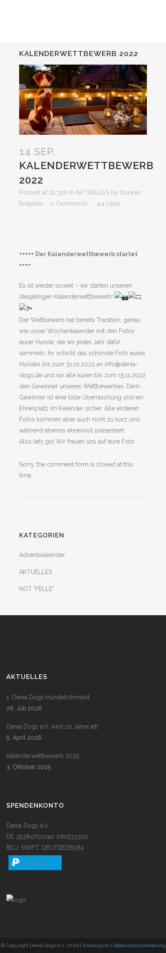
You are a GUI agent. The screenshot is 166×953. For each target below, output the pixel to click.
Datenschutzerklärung (139, 945)
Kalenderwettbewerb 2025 (42, 755)
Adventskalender (42, 554)
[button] (35, 862)
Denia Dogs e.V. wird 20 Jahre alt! (52, 726)
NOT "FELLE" (36, 588)
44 (109, 203)
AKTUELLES (92, 192)
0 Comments (69, 203)
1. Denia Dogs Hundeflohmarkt (48, 697)
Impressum (96, 945)
